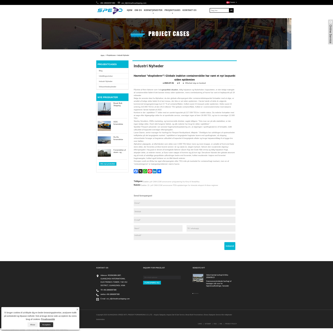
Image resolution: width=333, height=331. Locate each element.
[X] (140, 171)
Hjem (129, 10)
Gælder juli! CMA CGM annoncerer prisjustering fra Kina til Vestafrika (171, 182)
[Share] (159, 171)
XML (220, 324)
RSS (215, 324)
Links (200, 324)
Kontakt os (189, 10)
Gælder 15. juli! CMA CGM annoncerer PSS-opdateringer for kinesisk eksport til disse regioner (179, 185)
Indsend (230, 246)
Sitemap (208, 324)
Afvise (32, 325)
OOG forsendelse (118, 123)
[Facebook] (136, 171)
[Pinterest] (150, 171)
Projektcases (172, 10)
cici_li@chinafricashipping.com (133, 3)
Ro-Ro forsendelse (118, 138)
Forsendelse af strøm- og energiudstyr (119, 151)
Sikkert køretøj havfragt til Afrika (217, 275)
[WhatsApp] (145, 171)
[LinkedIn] (154, 171)
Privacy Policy (231, 324)
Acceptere (46, 325)
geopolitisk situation (170, 90)
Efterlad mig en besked (195, 83)
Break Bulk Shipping (117, 104)
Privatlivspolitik (48, 319)
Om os (138, 10)
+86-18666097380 (109, 290)
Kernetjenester (153, 10)
